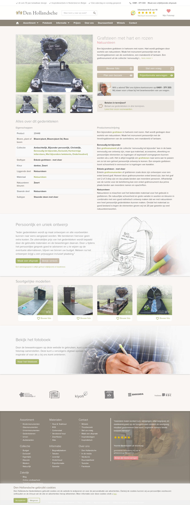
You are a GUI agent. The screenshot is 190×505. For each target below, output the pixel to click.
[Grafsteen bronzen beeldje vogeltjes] (35, 300)
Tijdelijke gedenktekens (33, 483)
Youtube (85, 463)
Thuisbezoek (87, 427)
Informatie (61, 22)
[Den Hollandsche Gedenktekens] (36, 13)
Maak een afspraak (28, 260)
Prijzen (77, 22)
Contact (133, 22)
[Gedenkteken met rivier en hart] (154, 300)
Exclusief (62, 150)
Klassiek (26, 460)
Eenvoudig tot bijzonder (45, 150)
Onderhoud (57, 460)
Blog (25, 476)
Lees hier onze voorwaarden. (119, 109)
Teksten (55, 453)
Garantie (55, 466)
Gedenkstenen (29, 433)
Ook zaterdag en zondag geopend (106, 3)
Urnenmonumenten (31, 430)
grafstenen (144, 157)
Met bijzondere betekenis (58, 154)
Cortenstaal (57, 430)
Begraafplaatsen (59, 450)
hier (115, 493)
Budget (26, 450)
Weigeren (34, 500)
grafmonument (108, 148)
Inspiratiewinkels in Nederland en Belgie (69, 3)
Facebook (86, 466)
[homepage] (17, 22)
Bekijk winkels (49, 260)
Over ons (89, 22)
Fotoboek (47, 22)
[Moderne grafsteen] (75, 300)
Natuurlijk (27, 466)
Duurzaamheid (105, 22)
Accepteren (20, 500)
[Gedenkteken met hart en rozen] (114, 300)
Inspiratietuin (87, 440)
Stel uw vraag (87, 430)
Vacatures (86, 456)
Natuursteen (40, 177)
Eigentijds (27, 456)
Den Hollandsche (89, 450)
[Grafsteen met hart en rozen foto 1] (27, 103)
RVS (54, 427)
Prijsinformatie (58, 463)
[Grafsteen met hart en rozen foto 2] (54, 103)
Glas (54, 440)
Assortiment (29, 22)
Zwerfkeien (57, 436)
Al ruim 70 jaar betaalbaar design (32, 3)
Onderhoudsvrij (80, 154)
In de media (87, 453)
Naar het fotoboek (27, 361)
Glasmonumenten (30, 427)
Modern (26, 463)
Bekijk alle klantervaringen (126, 458)
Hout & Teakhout (59, 424)
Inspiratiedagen (88, 436)
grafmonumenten (113, 172)
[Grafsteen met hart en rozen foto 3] (81, 103)
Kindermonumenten (31, 424)
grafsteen (117, 132)
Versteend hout (59, 433)
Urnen (25, 436)
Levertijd (56, 456)
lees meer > (147, 58)
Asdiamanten (28, 440)
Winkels (121, 22)
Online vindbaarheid (31, 480)
